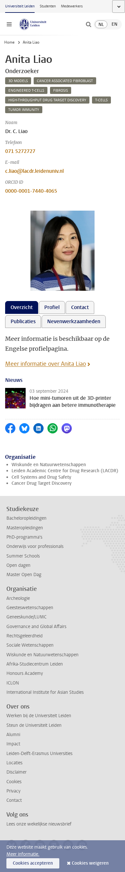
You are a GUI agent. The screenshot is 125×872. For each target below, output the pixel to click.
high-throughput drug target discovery (47, 100)
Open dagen (18, 565)
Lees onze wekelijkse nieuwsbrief (38, 824)
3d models (18, 81)
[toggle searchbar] (88, 24)
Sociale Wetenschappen (30, 645)
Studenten (48, 6)
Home (9, 42)
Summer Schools (23, 556)
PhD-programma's (24, 537)
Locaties (14, 763)
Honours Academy (24, 673)
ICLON (12, 683)
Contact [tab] (80, 307)
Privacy (13, 791)
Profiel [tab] (52, 307)
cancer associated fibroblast (65, 81)
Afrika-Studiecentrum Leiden (34, 664)
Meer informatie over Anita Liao (45, 364)
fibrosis (60, 90)
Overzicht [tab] (22, 307)
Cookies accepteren (33, 863)
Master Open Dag (23, 575)
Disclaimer (16, 772)
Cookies (13, 782)
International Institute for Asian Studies (45, 692)
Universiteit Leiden (20, 6)
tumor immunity (23, 109)
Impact (13, 744)
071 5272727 (20, 151)
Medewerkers (72, 6)
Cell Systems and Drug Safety (41, 477)
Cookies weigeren (90, 863)
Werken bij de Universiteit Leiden (38, 716)
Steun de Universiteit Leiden (34, 725)
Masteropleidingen (24, 528)
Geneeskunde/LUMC (26, 617)
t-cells (101, 100)
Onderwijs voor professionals (34, 546)
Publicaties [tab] (23, 321)
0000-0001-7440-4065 (31, 191)
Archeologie (18, 598)
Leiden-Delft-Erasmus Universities (39, 753)
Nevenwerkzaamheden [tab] (73, 321)
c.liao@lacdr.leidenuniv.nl (34, 171)
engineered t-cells (26, 90)
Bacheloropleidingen (26, 518)
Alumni (13, 735)
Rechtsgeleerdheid (24, 636)
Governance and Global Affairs (36, 627)
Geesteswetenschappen (29, 608)
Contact (14, 800)
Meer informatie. (22, 854)
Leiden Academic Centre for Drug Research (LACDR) (65, 471)
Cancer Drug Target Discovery (41, 483)
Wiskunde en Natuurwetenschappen (49, 465)
